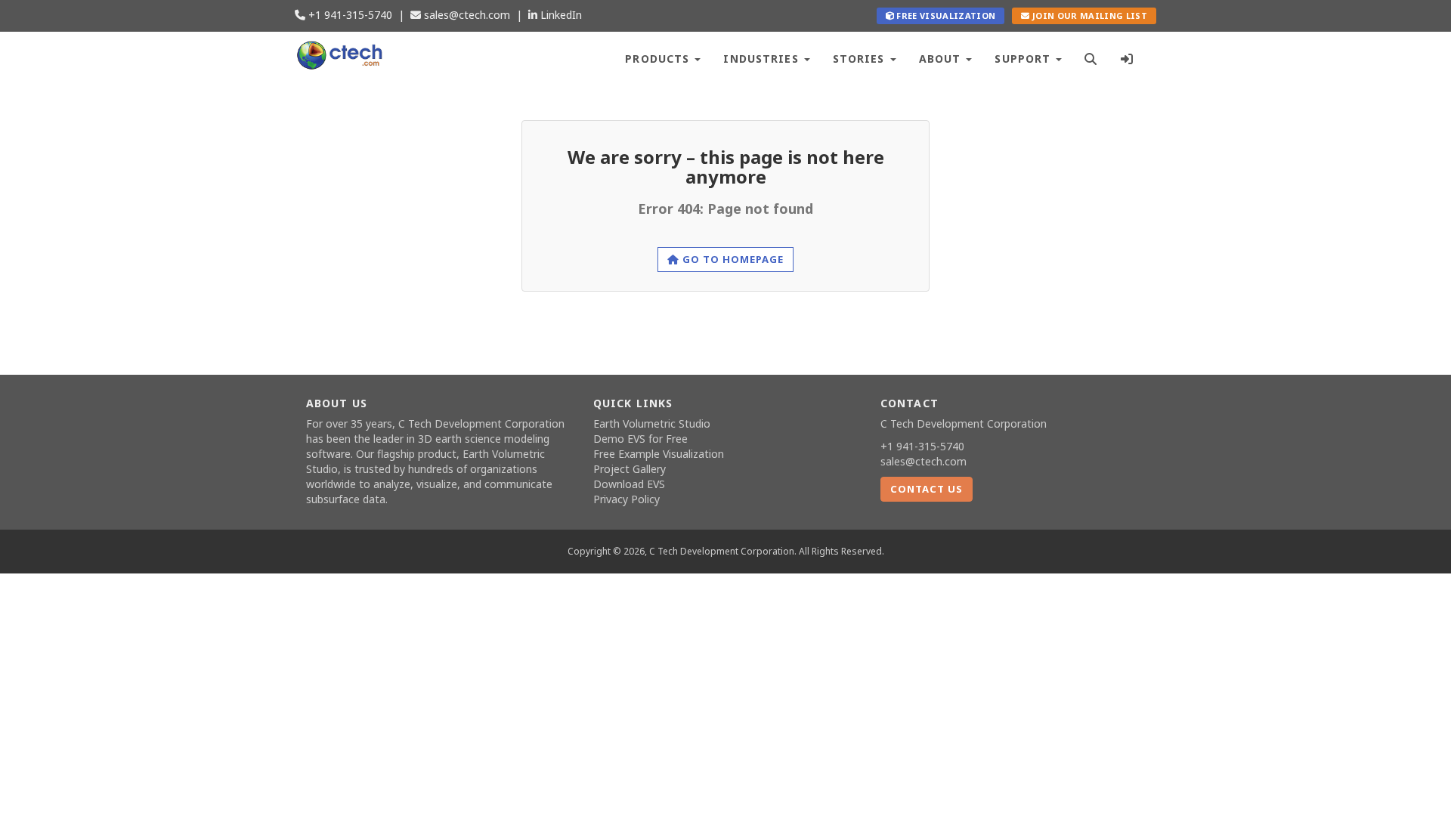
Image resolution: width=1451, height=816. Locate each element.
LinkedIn (559, 15)
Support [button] (1024, 58)
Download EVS (629, 484)
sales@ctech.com (465, 15)
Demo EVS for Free (640, 438)
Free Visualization (944, 15)
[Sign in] (1127, 57)
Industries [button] (762, 58)
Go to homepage (731, 259)
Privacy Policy (626, 499)
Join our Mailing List (1088, 15)
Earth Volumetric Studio (651, 423)
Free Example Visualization (658, 454)
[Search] (1091, 57)
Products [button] (659, 58)
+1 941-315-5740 (348, 15)
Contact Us (926, 489)
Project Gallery (629, 469)
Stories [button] (861, 58)
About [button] (942, 58)
